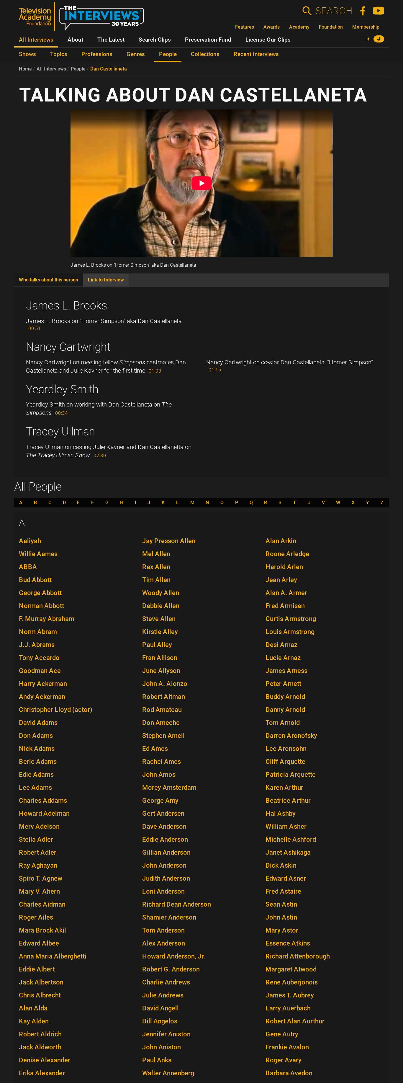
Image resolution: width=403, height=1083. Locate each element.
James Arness (286, 670)
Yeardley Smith (62, 389)
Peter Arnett (283, 683)
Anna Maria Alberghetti (52, 956)
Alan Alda (33, 1008)
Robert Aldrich (40, 1034)
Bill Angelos (159, 1021)
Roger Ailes (36, 917)
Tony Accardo (39, 657)
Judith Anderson (166, 878)
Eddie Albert (37, 969)
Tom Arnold (283, 722)
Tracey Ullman (60, 431)
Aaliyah (30, 541)
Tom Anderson (163, 930)
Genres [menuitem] (136, 54)
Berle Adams (38, 761)
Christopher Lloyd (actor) (55, 709)
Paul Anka (157, 1060)
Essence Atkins (288, 943)
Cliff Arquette (285, 761)
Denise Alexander (44, 1060)
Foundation (331, 27)
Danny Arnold (285, 709)
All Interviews (51, 69)
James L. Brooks (66, 305)
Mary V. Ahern (39, 891)
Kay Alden (34, 1021)
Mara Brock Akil (42, 930)
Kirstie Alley (160, 631)
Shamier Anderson (169, 917)
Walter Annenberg (168, 1073)
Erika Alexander (42, 1073)
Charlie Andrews (166, 982)
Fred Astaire (283, 891)
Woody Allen (160, 593)
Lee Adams (35, 787)
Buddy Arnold (285, 696)
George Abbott (40, 593)
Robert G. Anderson (171, 969)
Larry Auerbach (288, 1008)
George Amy (160, 800)
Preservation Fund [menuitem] (208, 40)
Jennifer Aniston (166, 1034)
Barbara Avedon (289, 1073)
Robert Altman (163, 696)
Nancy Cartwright (68, 346)
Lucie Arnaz (283, 657)
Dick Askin (281, 865)
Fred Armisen (285, 606)
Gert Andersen (163, 813)
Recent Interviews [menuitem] (256, 54)
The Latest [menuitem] (110, 40)
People (78, 69)
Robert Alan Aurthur (295, 1021)
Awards (271, 27)
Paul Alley (157, 644)
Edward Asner (286, 878)
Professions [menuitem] (96, 54)
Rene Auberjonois (292, 982)
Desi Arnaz (281, 644)
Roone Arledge (287, 554)
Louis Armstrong (290, 631)
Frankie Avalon (287, 1047)
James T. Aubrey (290, 995)
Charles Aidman (42, 904)
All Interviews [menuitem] (36, 40)
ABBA (28, 567)
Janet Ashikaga (288, 852)
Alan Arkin (281, 541)
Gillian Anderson (166, 852)
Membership (365, 27)
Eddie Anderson (165, 839)
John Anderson (164, 865)
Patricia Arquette (291, 774)
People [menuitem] (168, 54)
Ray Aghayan (38, 865)
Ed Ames (155, 748)
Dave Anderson (164, 826)
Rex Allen (156, 567)
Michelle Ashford (291, 839)
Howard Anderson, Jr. (173, 956)
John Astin (281, 917)
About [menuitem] (75, 40)
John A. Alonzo (164, 683)
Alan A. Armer (286, 593)
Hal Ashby (281, 813)
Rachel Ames (161, 761)
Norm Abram (38, 631)
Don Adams (36, 735)
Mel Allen (156, 554)
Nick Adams (37, 748)
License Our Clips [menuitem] (268, 40)
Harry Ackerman (43, 683)
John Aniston (161, 1047)
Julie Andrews (163, 995)
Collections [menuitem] (205, 54)
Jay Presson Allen (168, 541)
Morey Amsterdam (169, 787)
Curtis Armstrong (291, 618)
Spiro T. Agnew (40, 878)
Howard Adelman (44, 813)
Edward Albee (39, 943)
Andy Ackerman (42, 696)
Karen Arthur (284, 787)
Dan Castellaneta (108, 69)
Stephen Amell (163, 735)
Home (25, 69)
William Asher (286, 826)
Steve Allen (159, 618)
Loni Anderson (163, 891)
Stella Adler (36, 839)
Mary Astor (282, 930)
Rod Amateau (162, 709)
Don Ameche (161, 722)
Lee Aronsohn (286, 748)
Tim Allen (156, 580)
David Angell (160, 1008)
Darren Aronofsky (291, 735)
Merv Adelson (39, 826)
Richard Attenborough (298, 956)
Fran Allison (159, 657)
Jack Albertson (41, 982)
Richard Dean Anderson (176, 904)
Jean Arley (281, 580)
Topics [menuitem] (58, 54)
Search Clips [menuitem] (155, 40)
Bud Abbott (35, 580)
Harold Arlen (284, 567)
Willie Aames (38, 554)
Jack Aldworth (40, 1047)
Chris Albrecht (40, 995)
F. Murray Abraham (46, 618)
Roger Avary (284, 1060)
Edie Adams (36, 774)
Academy (299, 27)
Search (333, 11)
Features (244, 27)
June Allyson (161, 670)
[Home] (83, 19)
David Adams (38, 722)
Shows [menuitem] (27, 54)
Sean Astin (281, 904)
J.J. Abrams (37, 644)
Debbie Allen (160, 606)
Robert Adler (37, 852)
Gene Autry (282, 1034)
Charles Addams (43, 800)
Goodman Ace (40, 670)
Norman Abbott (41, 606)
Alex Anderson (163, 943)
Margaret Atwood (291, 969)
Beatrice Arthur (288, 800)
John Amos (159, 774)
